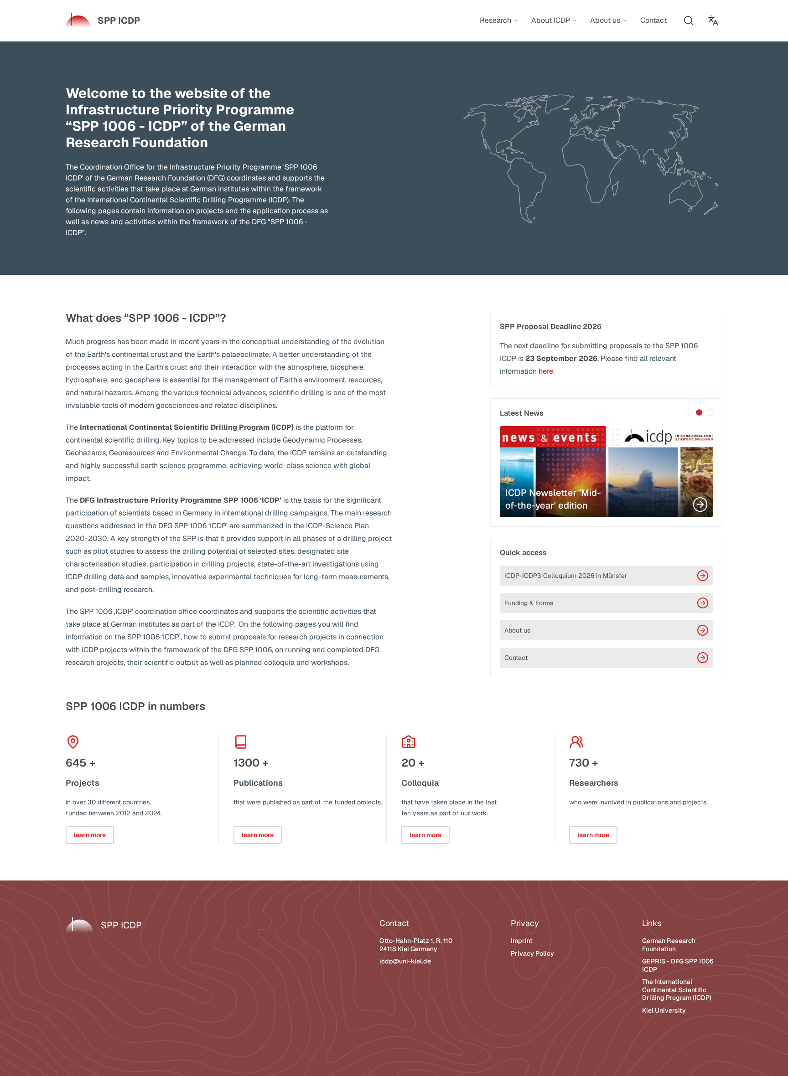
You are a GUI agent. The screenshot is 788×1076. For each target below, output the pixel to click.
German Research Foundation (668, 945)
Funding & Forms (528, 603)
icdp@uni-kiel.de (405, 961)
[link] (103, 20)
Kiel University (664, 1010)
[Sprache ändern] (713, 20)
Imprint (522, 941)
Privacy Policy (532, 953)
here (546, 371)
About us (517, 630)
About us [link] (605, 20)
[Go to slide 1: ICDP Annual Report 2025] (688, 412)
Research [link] (495, 20)
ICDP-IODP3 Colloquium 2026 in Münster (565, 575)
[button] (688, 20)
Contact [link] (653, 20)
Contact (516, 658)
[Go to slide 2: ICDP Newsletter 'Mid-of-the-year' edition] (699, 412)
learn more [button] (90, 835)
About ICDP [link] (550, 20)
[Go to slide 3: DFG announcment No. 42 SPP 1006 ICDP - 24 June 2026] (710, 412)
